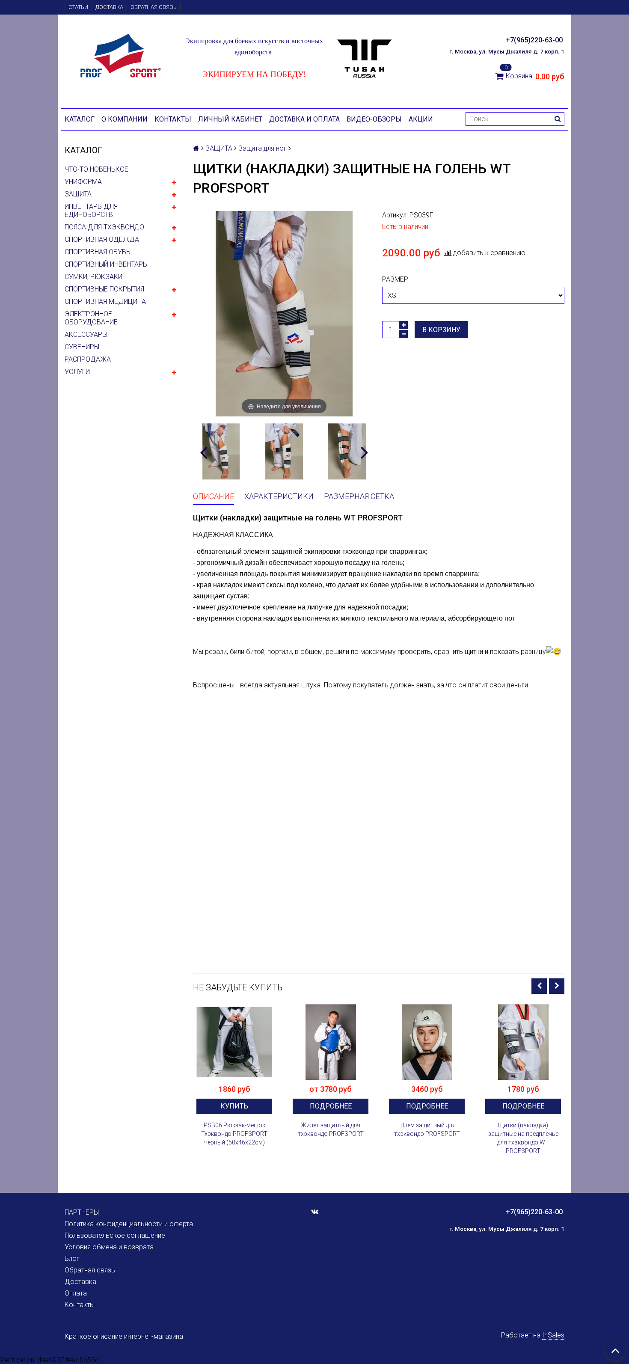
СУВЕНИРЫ (82, 347)
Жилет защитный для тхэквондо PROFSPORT (331, 1129)
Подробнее (331, 1106)
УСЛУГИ (77, 372)
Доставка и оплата (304, 119)
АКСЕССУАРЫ (86, 334)
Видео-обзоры (374, 119)
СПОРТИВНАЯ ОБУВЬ (98, 252)
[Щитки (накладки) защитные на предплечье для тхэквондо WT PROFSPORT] (523, 1042)
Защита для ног (262, 148)
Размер (395, 279)
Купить (234, 1106)
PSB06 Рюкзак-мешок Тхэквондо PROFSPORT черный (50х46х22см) (234, 1134)
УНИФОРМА (83, 182)
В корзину (441, 330)
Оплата (76, 1293)
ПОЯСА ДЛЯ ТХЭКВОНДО (104, 227)
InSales (553, 1335)
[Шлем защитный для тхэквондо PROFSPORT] (427, 1042)
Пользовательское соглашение (115, 1235)
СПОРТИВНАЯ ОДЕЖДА (102, 239)
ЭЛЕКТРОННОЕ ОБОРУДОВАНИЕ (91, 318)
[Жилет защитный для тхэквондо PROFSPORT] (330, 1042)
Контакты (172, 119)
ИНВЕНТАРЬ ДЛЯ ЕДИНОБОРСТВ (91, 210)
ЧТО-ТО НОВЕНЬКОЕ (96, 169)
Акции (421, 119)
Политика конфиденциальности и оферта (129, 1224)
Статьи (78, 7)
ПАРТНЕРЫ (82, 1212)
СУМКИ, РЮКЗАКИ (93, 277)
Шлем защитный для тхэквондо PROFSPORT (427, 1129)
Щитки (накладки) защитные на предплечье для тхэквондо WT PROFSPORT (523, 1138)
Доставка (109, 7)
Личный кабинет (230, 119)
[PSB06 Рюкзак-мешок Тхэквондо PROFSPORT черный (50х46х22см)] (234, 1042)
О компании (124, 119)
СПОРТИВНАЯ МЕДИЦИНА (105, 301)
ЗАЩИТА (78, 194)
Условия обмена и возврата (109, 1247)
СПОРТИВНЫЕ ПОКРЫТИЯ (104, 289)
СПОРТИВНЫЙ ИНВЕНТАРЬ (106, 264)
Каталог (80, 119)
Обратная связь (154, 7)
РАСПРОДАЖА (88, 359)
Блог (72, 1258)
